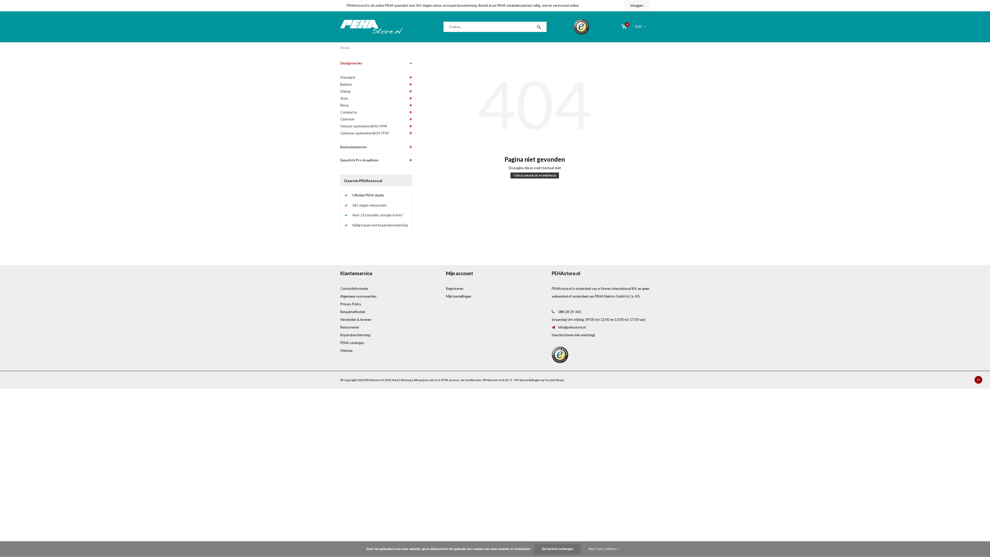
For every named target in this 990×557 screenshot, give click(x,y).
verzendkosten (470, 380)
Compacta (348, 112)
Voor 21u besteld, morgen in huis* (377, 215)
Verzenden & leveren (355, 319)
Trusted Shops (554, 380)
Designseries (351, 63)
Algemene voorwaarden (358, 296)
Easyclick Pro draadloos (359, 160)
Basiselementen (353, 147)
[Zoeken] (539, 27)
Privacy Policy (350, 304)
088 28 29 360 (569, 312)
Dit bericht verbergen (557, 549)
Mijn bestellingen (458, 296)
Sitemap (346, 350)
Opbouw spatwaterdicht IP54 (364, 133)
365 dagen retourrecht (369, 205)
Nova (344, 105)
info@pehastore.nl (572, 327)
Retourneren (349, 327)
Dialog (345, 91)
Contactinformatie (354, 288)
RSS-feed (392, 380)
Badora (346, 84)
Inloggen (636, 5)
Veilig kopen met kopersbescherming (380, 225)
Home (344, 48)
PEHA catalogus (352, 343)
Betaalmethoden (352, 312)
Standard (347, 77)
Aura (344, 98)
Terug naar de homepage (534, 175)
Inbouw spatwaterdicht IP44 (363, 126)
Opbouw (347, 119)
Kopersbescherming (355, 335)
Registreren (454, 288)
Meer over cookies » (603, 549)
